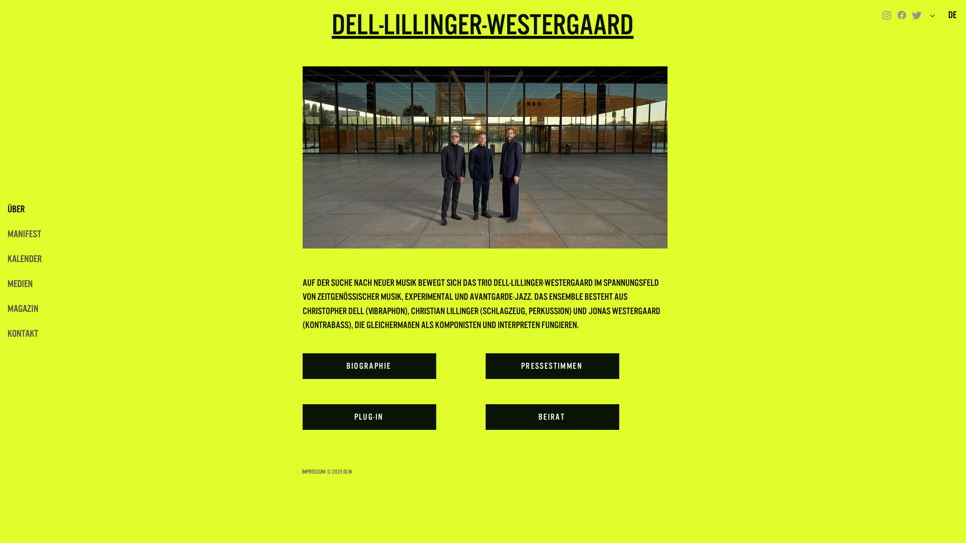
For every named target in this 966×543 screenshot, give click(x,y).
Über (16, 209)
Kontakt (23, 333)
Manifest (24, 234)
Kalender (25, 259)
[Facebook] (902, 15)
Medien (20, 284)
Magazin (23, 308)
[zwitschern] (917, 15)
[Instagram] (886, 15)
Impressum (313, 471)
